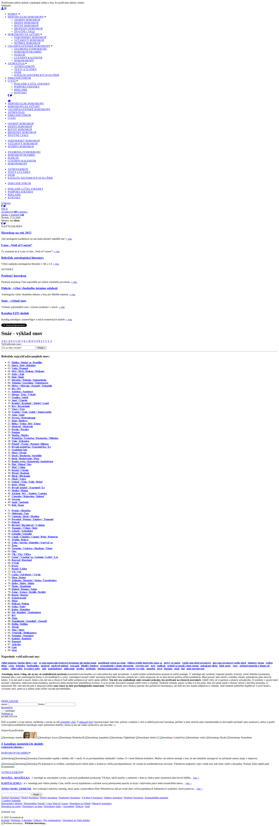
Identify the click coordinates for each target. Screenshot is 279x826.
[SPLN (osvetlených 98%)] (6, 203)
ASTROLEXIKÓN (24, 66)
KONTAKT (20, 92)
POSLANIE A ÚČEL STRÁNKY (32, 83)
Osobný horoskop (10, 797)
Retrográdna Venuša (34, 803)
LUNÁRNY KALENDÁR (28, 57)
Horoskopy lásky (53, 806)
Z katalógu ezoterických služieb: (22, 744)
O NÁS (12, 81)
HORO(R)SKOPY (24, 60)
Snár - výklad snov (13, 300)
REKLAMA (20, 89)
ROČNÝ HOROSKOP (26, 25)
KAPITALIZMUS (11, 783)
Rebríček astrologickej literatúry (22, 257)
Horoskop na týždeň (80, 803)
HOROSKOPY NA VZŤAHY (24, 34)
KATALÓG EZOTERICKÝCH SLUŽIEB (36, 75)
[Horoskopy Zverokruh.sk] (9, 101)
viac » (196, 777)
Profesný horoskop (13, 275)
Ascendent (68, 806)
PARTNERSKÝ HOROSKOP (30, 37)
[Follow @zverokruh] (11, 95)
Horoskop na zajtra (11, 806)
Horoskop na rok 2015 (16, 232)
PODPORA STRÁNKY (27, 86)
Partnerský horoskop (69, 797)
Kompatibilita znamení (156, 797)
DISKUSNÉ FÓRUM (19, 78)
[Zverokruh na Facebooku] (9, 95)
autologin (10, 710)
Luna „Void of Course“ (16, 245)
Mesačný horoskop (102, 803)
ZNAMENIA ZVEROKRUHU (30, 49)
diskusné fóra (86, 722)
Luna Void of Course (57, 803)
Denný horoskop (29, 797)
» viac (69, 238)
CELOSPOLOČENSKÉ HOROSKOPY (29, 46)
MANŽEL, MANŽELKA (15, 777)
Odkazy (38, 820)
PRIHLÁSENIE (9, 701)
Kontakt (5, 820)
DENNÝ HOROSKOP (26, 22)
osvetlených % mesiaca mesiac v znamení (14, 212)
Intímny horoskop (113, 797)
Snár (87, 806)
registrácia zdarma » (12, 747)
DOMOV (13, 14)
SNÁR (17, 72)
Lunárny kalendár (11, 800)
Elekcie (79, 806)
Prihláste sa (7, 713)
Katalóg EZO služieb (15, 313)
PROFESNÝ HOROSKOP (28, 28)
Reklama (15, 820)
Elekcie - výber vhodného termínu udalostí (29, 288)
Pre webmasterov (52, 820)
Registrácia (7, 707)
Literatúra (27, 820)
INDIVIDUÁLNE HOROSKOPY (26, 17)
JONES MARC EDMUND (16, 788)
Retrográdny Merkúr (11, 803)
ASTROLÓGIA (16, 63)
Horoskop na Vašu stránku (76, 820)
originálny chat (67, 722)
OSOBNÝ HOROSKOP (27, 19)
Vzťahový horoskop (92, 797)
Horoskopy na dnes (32, 806)
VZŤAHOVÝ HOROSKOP (29, 40)
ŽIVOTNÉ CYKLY (24, 31)
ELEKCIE (19, 54)
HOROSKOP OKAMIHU (28, 51)
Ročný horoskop (48, 797)
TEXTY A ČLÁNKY (25, 69)
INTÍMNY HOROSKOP (27, 43)
